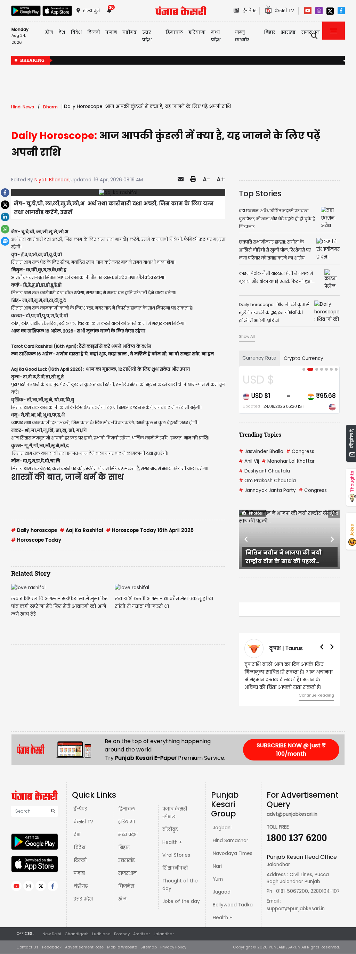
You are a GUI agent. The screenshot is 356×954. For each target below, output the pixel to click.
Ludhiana (101, 934)
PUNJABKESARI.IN (284, 947)
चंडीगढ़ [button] (129, 32)
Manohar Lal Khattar (288, 461)
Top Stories (260, 193)
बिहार (269, 32)
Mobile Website (122, 947)
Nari (217, 866)
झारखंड (288, 32)
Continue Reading (316, 695)
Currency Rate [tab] (259, 358)
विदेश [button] (76, 32)
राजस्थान (127, 873)
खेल (122, 899)
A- (206, 179)
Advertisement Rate (84, 947)
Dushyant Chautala (264, 471)
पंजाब (79, 873)
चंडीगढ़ (81, 886)
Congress (300, 451)
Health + (172, 842)
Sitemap (148, 947)
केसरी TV (83, 822)
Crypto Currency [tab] (303, 358)
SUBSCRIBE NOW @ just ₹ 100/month (291, 749)
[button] (246, 539)
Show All (247, 336)
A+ (221, 179)
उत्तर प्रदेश (147, 36)
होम (49, 32)
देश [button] (62, 32)
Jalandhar (163, 934)
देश (77, 834)
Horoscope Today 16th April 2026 (150, 530)
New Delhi (51, 934)
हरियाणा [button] (196, 32)
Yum (218, 879)
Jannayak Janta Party (267, 490)
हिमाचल (126, 809)
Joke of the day (181, 901)
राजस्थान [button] (310, 32)
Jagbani (222, 827)
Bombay (122, 934)
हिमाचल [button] (174, 32)
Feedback (52, 947)
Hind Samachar (230, 840)
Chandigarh (77, 934)
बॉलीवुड (170, 829)
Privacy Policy (173, 947)
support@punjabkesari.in (296, 908)
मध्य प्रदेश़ (215, 36)
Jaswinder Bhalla (261, 451)
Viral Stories (176, 855)
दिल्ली (93, 32)
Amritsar (141, 934)
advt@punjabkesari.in (292, 814)
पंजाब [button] (111, 32)
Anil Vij (249, 461)
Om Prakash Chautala (267, 480)
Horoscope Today (36, 540)
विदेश (79, 847)
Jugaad (221, 892)
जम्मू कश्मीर (242, 36)
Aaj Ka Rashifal (81, 530)
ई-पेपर (80, 809)
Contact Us (27, 947)
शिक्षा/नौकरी (175, 868)
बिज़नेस (126, 886)
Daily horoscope (34, 530)
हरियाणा (126, 822)
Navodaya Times (232, 853)
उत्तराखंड (126, 860)
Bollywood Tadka (233, 905)
